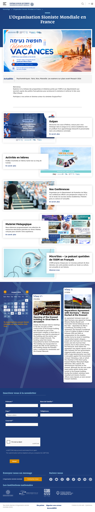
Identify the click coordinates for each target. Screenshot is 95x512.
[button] (6, 4)
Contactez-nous (32, 479)
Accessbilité (52, 508)
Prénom (9, 401)
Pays (7, 411)
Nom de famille (46, 401)
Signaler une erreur (53, 505)
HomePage (6, 9)
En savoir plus (54, 134)
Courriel (9, 421)
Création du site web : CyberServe (82, 505)
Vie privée (40, 505)
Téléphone (44, 411)
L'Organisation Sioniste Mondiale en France (27, 9)
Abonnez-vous (54, 270)
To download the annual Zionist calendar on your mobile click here (16, 324)
